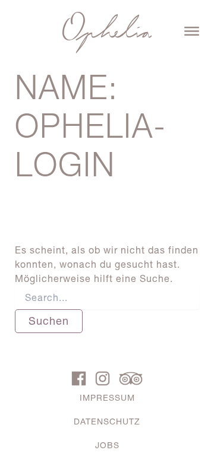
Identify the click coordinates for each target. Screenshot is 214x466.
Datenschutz (107, 421)
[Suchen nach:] (107, 297)
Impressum (107, 397)
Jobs (107, 445)
